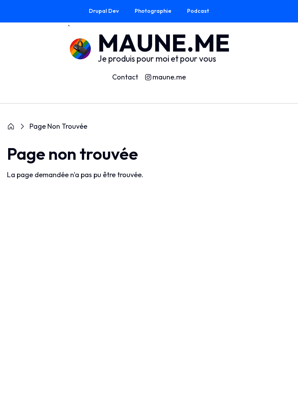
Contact (125, 76)
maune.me (169, 77)
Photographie (153, 10)
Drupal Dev (104, 10)
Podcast (198, 10)
